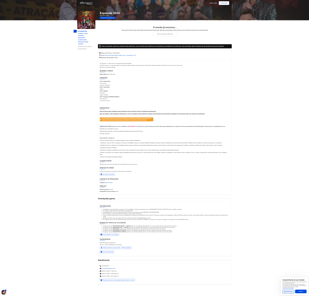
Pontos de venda (83, 42)
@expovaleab (109, 182)
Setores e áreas (83, 33)
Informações (82, 31)
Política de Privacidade (288, 288)
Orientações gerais (85, 46)
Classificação (82, 39)
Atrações (81, 35)
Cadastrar (224, 3)
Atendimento (82, 49)
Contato (80, 44)
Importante (81, 37)
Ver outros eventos (165, 34)
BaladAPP (132, 126)
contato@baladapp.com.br (109, 268)
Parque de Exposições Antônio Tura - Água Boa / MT (120, 55)
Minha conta (213, 3)
